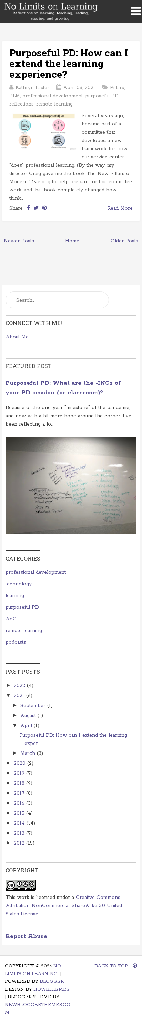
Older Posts (124, 241)
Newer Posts (19, 241)
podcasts (16, 642)
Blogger (52, 981)
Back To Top (111, 966)
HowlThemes (51, 989)
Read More (120, 208)
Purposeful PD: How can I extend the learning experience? (68, 63)
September (33, 706)
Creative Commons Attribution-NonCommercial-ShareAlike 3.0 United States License (64, 905)
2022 (20, 686)
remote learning (54, 104)
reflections (21, 104)
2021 (20, 696)
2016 (20, 803)
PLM (14, 96)
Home (72, 241)
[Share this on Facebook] (28, 208)
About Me (17, 337)
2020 (20, 763)
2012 (20, 843)
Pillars (117, 88)
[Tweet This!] (36, 208)
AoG (11, 619)
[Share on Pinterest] (44, 208)
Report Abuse (26, 936)
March (28, 753)
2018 (20, 783)
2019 (20, 773)
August (29, 716)
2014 (20, 823)
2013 (20, 833)
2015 (20, 813)
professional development (52, 96)
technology (19, 584)
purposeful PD (102, 96)
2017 (20, 793)
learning (15, 596)
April (27, 726)
